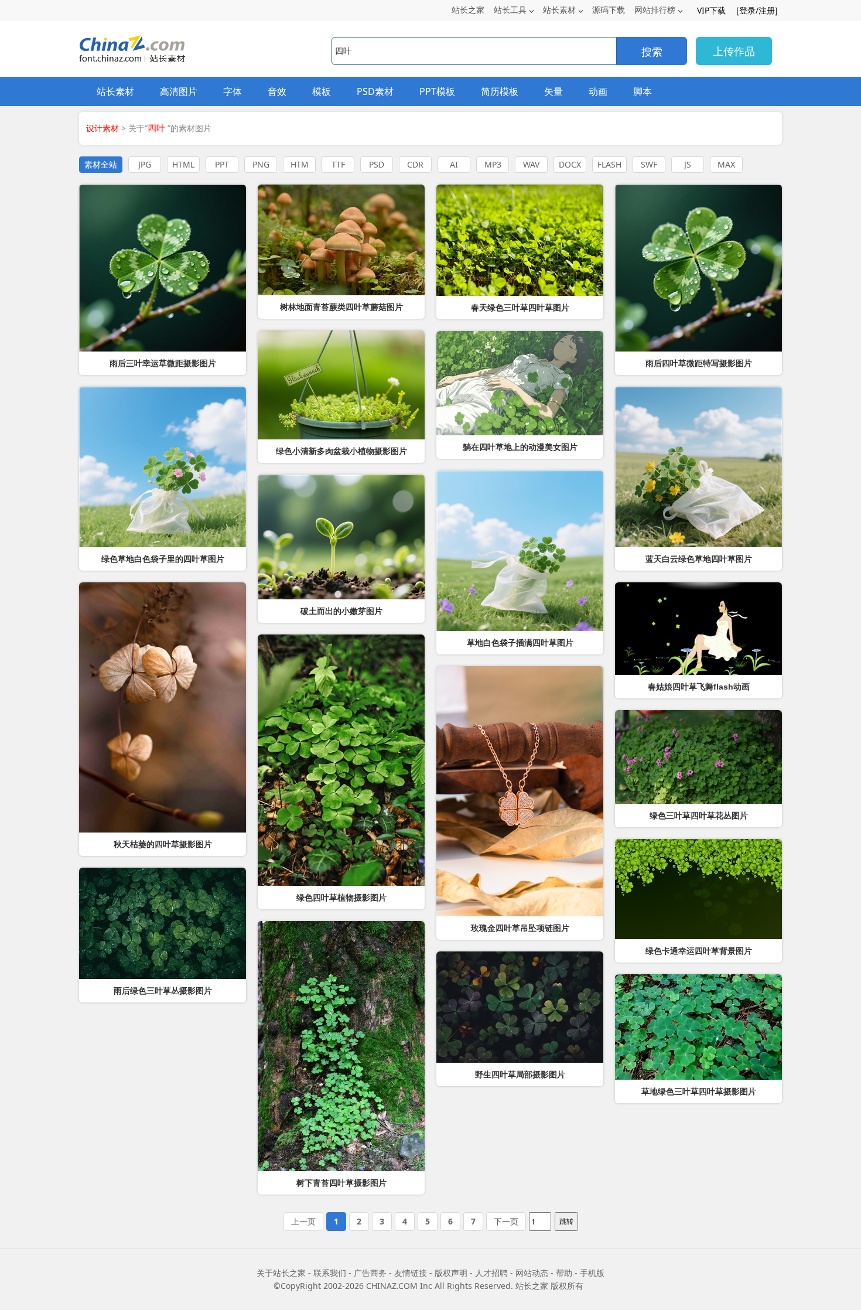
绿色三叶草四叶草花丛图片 (699, 815)
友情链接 (410, 1272)
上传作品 (734, 51)
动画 (598, 91)
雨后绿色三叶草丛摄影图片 (163, 990)
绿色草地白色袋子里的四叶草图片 (162, 559)
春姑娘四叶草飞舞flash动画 (699, 686)
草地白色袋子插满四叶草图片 (520, 642)
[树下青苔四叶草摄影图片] (341, 1046)
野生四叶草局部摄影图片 (520, 1074)
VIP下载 (711, 10)
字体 (232, 91)
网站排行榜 (654, 9)
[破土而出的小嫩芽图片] (341, 537)
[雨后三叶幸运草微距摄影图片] (162, 268)
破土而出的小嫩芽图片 (341, 611)
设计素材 (102, 128)
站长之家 (468, 9)
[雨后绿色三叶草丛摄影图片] (162, 923)
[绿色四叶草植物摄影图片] (341, 760)
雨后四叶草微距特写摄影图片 (698, 363)
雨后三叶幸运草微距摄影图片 (163, 363)
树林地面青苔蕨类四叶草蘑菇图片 (341, 307)
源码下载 (608, 9)
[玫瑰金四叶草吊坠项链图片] (519, 791)
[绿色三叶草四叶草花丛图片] (698, 757)
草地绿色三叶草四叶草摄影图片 (698, 1091)
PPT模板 (437, 91)
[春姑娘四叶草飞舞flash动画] (698, 628)
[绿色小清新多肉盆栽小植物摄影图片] (341, 384)
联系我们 (329, 1272)
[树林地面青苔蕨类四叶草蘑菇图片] (341, 240)
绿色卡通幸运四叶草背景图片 (698, 951)
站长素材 (559, 9)
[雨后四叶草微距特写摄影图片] (698, 268)
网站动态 (531, 1272)
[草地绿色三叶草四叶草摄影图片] (698, 1027)
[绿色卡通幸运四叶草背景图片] (698, 889)
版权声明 (451, 1272)
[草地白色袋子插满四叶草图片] (519, 550)
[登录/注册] (757, 10)
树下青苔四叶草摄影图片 (341, 1183)
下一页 (506, 1221)
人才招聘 (491, 1272)
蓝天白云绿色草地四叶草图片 (698, 559)
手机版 (592, 1272)
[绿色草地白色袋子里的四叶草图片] (162, 467)
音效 (277, 91)
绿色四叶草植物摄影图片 (341, 897)
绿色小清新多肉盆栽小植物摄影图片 (341, 451)
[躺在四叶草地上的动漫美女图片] (519, 383)
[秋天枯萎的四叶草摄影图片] (162, 707)
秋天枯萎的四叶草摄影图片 (163, 844)
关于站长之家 (281, 1272)
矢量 (553, 91)
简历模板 (499, 91)
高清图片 (178, 91)
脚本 (642, 91)
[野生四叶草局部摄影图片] (519, 1007)
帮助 (564, 1272)
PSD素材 (375, 91)
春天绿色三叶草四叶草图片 (520, 307)
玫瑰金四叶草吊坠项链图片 (520, 928)
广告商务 (370, 1272)
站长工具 (510, 9)
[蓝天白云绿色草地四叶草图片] (698, 467)
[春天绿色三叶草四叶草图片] (519, 240)
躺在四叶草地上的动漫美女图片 (520, 447)
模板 (321, 91)
